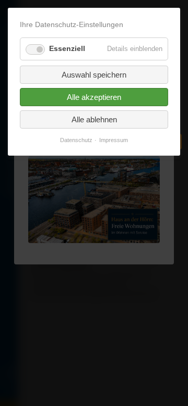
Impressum (113, 140)
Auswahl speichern (94, 74)
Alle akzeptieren (94, 97)
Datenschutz (76, 140)
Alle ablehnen (94, 119)
